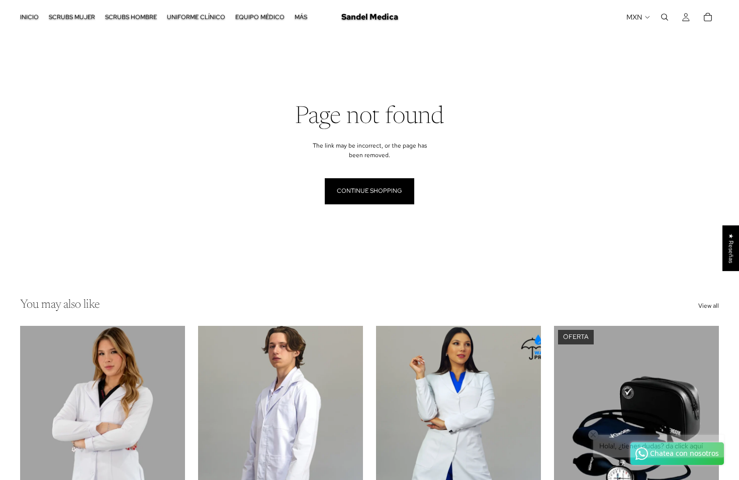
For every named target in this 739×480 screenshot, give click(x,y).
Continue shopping (369, 191)
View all (708, 306)
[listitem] (301, 17)
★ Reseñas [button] (731, 248)
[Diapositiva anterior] (35, 429)
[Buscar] (665, 17)
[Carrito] (708, 17)
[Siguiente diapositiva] (170, 429)
